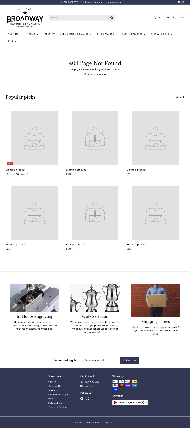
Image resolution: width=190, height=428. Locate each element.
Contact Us (54, 386)
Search (52, 381)
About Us (53, 390)
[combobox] (82, 18)
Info (11, 41)
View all (180, 97)
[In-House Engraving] (34, 298)
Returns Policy (56, 403)
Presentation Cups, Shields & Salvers (66, 34)
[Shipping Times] (155, 300)
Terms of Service (57, 407)
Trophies (13, 34)
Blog (50, 398)
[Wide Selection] (95, 298)
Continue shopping (95, 74)
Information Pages (58, 394)
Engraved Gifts (160, 34)
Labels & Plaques (132, 34)
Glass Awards (106, 34)
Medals (31, 34)
